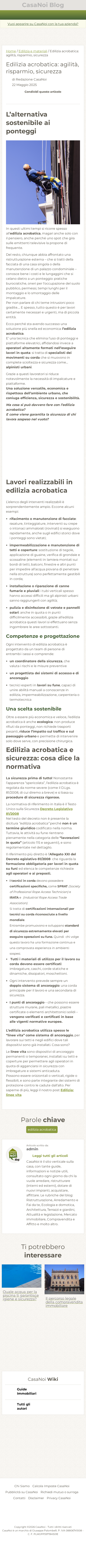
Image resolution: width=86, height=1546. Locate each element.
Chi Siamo (22, 1486)
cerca (80, 15)
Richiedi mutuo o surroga (59, 1492)
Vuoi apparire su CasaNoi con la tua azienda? (43, 24)
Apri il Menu (43, 15)
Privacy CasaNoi (59, 1498)
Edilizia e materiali (33, 51)
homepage (5, 15)
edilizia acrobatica (42, 1129)
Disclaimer (36, 1498)
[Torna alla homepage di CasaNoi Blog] (43, 1515)
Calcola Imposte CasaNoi (50, 1486)
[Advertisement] (44, 35)
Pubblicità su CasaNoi (21, 1492)
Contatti (19, 1498)
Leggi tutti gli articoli (50, 1156)
